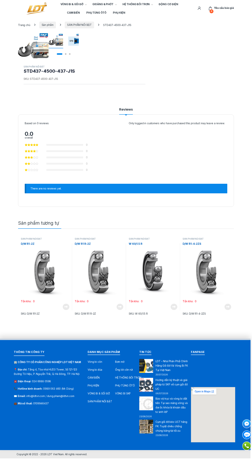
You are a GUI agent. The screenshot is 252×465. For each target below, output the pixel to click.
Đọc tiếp (66, 307)
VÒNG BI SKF (123, 393)
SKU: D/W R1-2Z (30, 313)
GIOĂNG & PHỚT (102, 4)
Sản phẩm (47, 24)
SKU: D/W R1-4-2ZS (194, 313)
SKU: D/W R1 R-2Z (85, 313)
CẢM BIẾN (73, 12)
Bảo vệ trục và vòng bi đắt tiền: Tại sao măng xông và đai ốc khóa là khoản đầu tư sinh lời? (171, 405)
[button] (45, 36)
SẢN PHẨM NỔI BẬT (79, 24)
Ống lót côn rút (124, 369)
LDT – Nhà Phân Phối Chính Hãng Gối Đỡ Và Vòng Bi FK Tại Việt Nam (172, 366)
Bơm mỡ (119, 361)
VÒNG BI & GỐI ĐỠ (72, 4)
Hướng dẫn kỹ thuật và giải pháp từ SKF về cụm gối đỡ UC (172, 384)
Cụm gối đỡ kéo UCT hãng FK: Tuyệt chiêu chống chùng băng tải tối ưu (171, 426)
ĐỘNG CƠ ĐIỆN (168, 4)
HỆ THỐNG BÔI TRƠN (136, 4)
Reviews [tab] (126, 109)
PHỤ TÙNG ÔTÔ (96, 12)
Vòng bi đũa (95, 369)
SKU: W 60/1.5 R (138, 313)
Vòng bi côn (95, 361)
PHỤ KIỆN (119, 12)
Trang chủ (24, 24)
